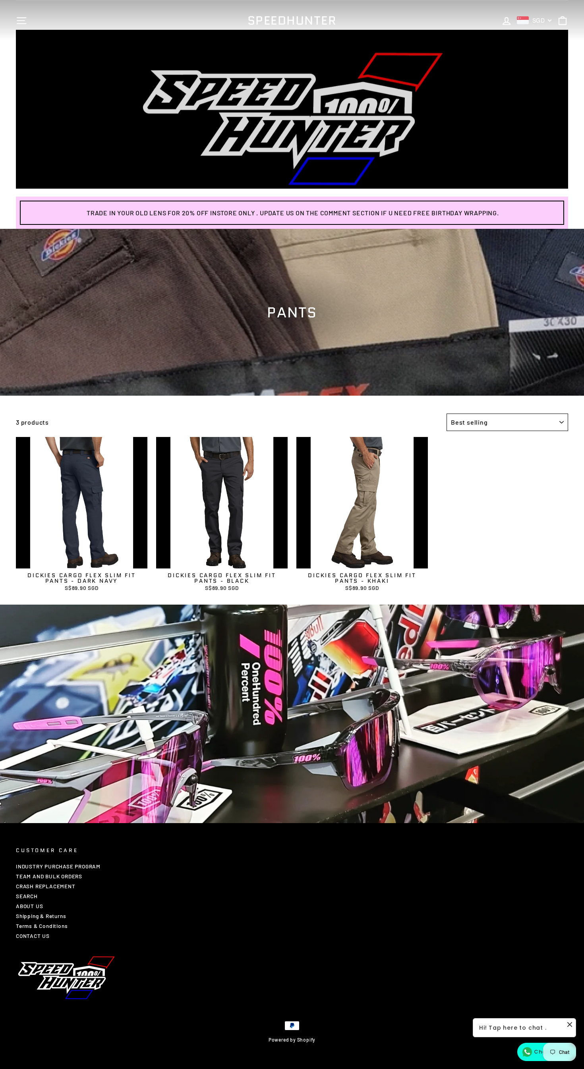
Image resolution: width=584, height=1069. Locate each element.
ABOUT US (29, 906)
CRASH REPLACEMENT (45, 886)
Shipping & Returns (41, 915)
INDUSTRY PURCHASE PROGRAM (58, 866)
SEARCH (27, 896)
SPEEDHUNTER (292, 20)
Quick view (81, 560)
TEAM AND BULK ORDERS (49, 876)
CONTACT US (33, 935)
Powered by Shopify (292, 1039)
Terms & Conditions (42, 925)
